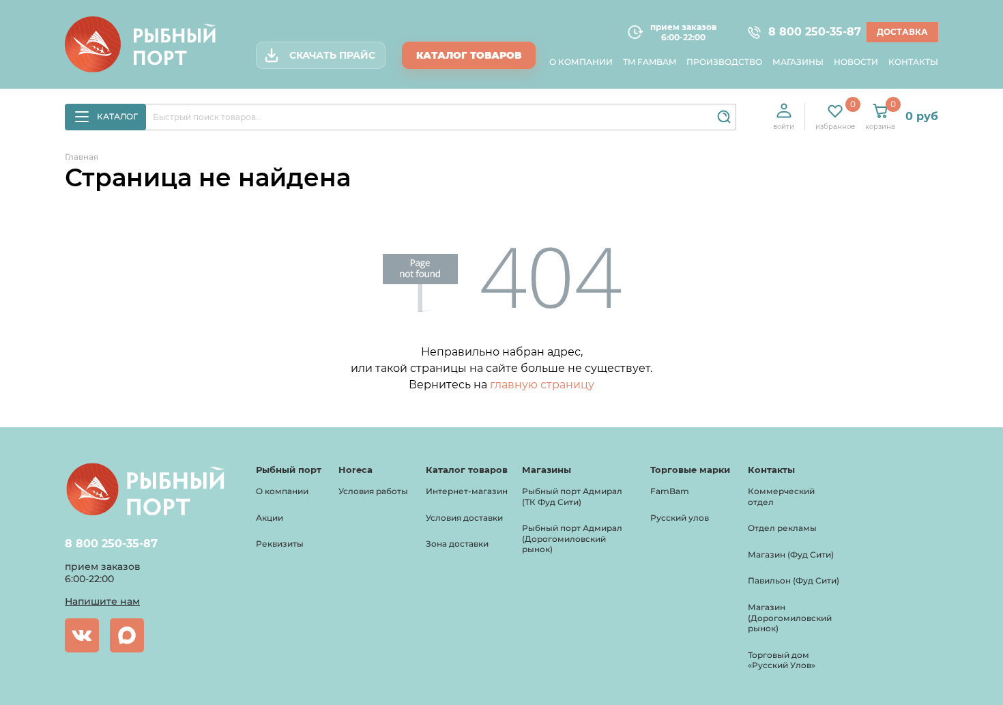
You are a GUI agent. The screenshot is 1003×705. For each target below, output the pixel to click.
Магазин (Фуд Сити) (791, 554)
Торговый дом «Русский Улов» (781, 660)
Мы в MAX (127, 635)
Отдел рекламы (782, 528)
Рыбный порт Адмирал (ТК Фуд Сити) (572, 496)
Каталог (117, 116)
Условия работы (373, 491)
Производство (724, 62)
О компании (581, 62)
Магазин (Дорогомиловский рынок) (790, 617)
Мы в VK (82, 635)
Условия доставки (464, 518)
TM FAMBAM (649, 62)
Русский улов (679, 518)
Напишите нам (102, 601)
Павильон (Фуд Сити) (793, 580)
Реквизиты (280, 543)
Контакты (913, 62)
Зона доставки (457, 543)
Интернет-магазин (467, 491)
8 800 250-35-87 (809, 32)
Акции (269, 518)
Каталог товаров (468, 55)
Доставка (902, 32)
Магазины (798, 62)
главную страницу (542, 384)
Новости (856, 62)
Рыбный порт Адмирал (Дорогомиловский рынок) (572, 538)
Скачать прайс (332, 55)
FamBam (669, 491)
